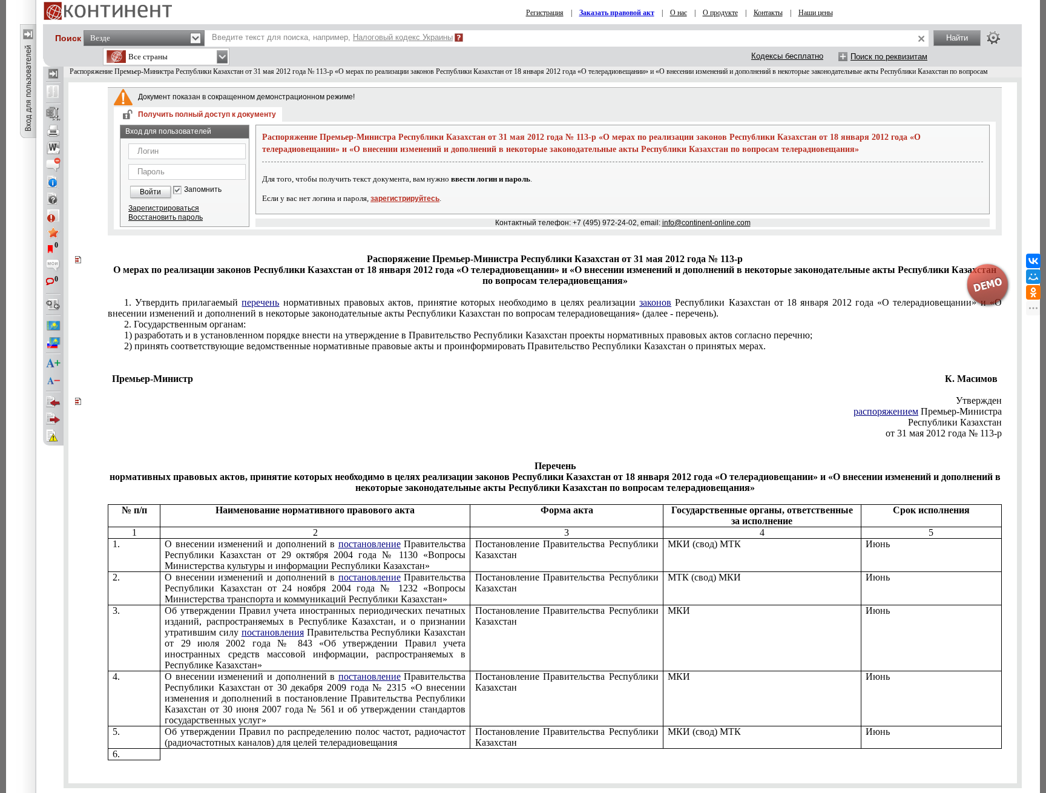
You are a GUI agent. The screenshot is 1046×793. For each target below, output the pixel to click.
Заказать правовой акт (616, 12)
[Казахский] (53, 325)
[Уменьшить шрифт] (53, 380)
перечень (260, 302)
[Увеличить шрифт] (53, 364)
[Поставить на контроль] (53, 215)
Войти (150, 192)
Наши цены (815, 12)
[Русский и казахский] (53, 342)
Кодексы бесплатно (787, 56)
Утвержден (979, 400)
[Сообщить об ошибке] (53, 436)
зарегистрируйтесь (404, 198)
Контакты (768, 12)
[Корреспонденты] (53, 402)
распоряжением (886, 411)
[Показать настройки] (993, 37)
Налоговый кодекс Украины (403, 37)
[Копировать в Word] (53, 147)
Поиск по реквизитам (888, 56)
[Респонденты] (53, 419)
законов (655, 302)
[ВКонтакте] (1033, 261)
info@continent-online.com (706, 223)
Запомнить (203, 190)
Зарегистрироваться (163, 208)
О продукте (720, 12)
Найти (957, 37)
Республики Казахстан (955, 422)
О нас (678, 12)
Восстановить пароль (165, 217)
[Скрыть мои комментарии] (53, 266)
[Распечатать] (53, 130)
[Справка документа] (53, 198)
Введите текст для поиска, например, (332, 37)
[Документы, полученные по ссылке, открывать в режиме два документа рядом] (53, 92)
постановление (369, 544)
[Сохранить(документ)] (53, 114)
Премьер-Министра (928, 411)
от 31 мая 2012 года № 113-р (944, 433)
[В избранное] (53, 232)
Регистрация (545, 12)
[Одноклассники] (1033, 292)
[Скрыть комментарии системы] (53, 164)
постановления (273, 632)
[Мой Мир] (1033, 276)
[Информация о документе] (53, 181)
